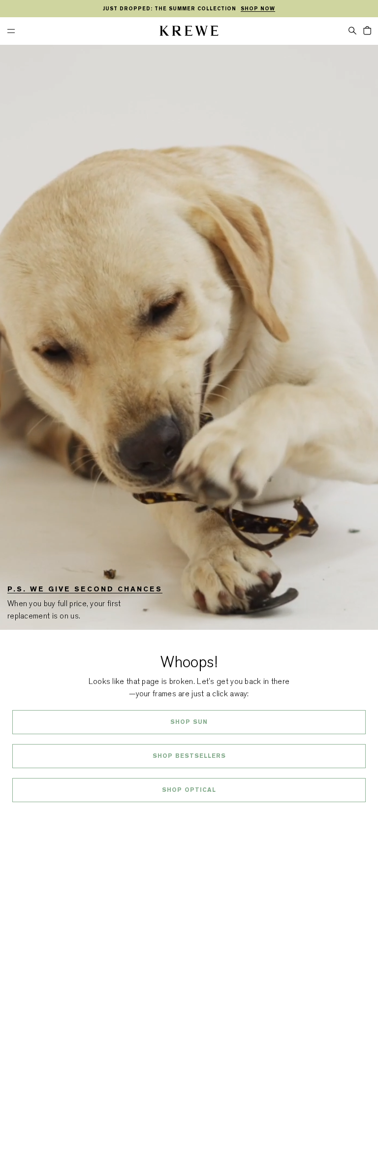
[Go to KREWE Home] (189, 32)
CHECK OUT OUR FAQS (189, 815)
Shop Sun (189, 721)
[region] (189, 9)
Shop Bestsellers (189, 755)
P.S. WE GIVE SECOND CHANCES (84, 589)
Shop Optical (189, 789)
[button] (352, 30)
